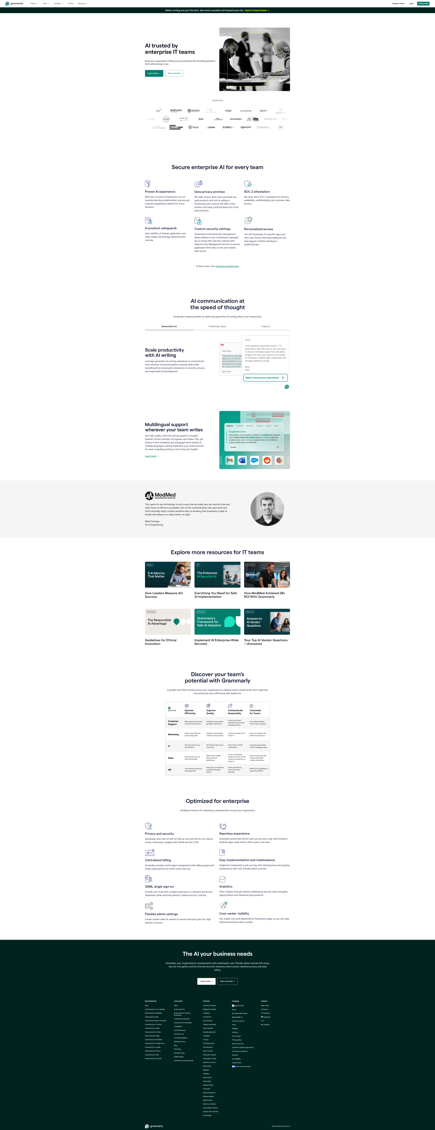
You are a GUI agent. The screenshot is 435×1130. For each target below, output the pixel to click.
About (234, 1010)
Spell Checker (208, 1100)
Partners (235, 1032)
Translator (206, 1036)
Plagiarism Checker (209, 1009)
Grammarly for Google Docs (155, 1043)
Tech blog (177, 1049)
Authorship (207, 1081)
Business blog (178, 1057)
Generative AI (179, 1034)
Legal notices (236, 1063)
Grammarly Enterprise (182, 1019)
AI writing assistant (180, 1038)
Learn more (150, 456)
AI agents (206, 1013)
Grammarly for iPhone (153, 1051)
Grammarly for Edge (152, 1036)
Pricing (70, 4)
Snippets (206, 1070)
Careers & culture (238, 1021)
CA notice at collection (240, 1051)
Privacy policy (237, 1040)
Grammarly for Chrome (153, 1025)
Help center (265, 1006)
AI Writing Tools (208, 1043)
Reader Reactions (209, 1093)
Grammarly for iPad (152, 1055)
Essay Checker (208, 1028)
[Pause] (147, 133)
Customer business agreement (243, 1047)
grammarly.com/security (227, 266)
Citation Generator (209, 1025)
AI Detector (207, 1017)
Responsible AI (237, 1017)
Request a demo (399, 4)
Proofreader (207, 1115)
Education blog (179, 1053)
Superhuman (239, 1006)
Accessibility (236, 1059)
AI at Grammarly (180, 1030)
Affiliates (235, 1029)
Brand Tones (207, 1078)
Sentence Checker (209, 1104)
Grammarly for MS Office (153, 1040)
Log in (411, 4)
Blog (175, 1045)
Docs (146, 1006)
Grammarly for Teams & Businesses (182, 1014)
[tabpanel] (217, 359)
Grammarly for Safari (152, 1028)
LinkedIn (266, 1025)
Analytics (206, 1074)
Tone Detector (208, 1047)
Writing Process (179, 1042)
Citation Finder (208, 1085)
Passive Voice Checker (211, 1112)
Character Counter (209, 1055)
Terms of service (238, 1044)
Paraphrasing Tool (209, 1032)
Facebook (266, 1013)
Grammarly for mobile (153, 1047)
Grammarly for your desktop (155, 1009)
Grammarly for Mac (152, 1017)
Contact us (264, 1009)
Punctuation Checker (210, 1108)
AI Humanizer (208, 1021)
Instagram (267, 1017)
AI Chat (205, 1040)
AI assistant (178, 1026)
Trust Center (236, 1036)
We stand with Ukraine (240, 1013)
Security (235, 1055)
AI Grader (206, 1089)
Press (234, 1025)
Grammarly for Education (183, 1023)
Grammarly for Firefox (153, 1032)
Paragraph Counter (210, 1059)
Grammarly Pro (179, 1009)
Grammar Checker (209, 1006)
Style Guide (207, 1066)
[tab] (169, 327)
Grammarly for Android (153, 1059)
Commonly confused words (183, 1061)
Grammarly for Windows (153, 1013)
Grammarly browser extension (155, 1021)
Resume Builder (208, 1096)
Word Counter (208, 1051)
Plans (176, 1006)
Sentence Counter (209, 1062)
